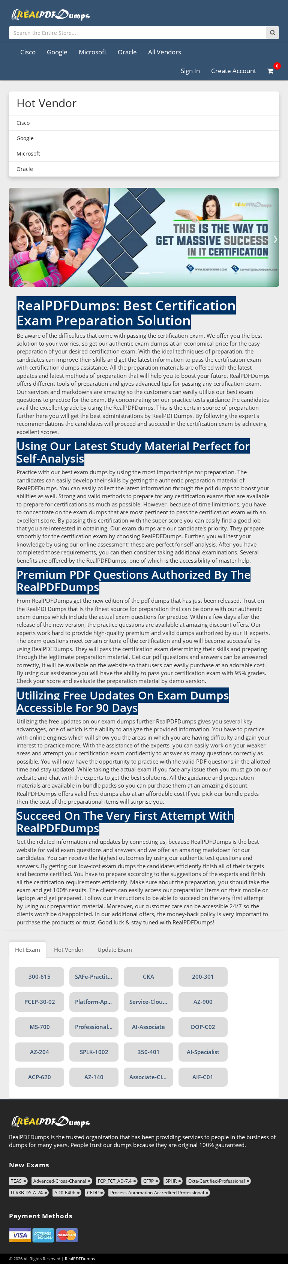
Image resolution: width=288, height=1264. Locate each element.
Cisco (28, 52)
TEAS (16, 1181)
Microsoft (92, 52)
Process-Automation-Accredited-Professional (157, 1192)
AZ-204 (39, 1052)
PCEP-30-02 (39, 1001)
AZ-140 (94, 1077)
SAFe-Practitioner (96, 976)
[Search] (272, 32)
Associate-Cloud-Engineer (151, 1077)
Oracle (127, 52)
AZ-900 (203, 1001)
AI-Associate (148, 1026)
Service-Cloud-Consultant (151, 1001)
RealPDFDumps (80, 1258)
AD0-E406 (64, 1192)
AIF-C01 (202, 1077)
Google (57, 52)
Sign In (190, 70)
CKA (148, 976)
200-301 (203, 976)
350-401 (149, 1052)
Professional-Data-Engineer (96, 1026)
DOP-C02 (203, 1026)
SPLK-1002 (94, 1052)
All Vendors (164, 52)
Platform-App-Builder (96, 1001)
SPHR (171, 1181)
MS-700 (40, 1026)
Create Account (233, 70)
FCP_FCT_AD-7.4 (115, 1181)
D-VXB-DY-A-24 (27, 1192)
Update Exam (115, 949)
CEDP (93, 1192)
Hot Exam (27, 949)
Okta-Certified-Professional (216, 1181)
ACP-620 (39, 1077)
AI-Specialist (203, 1052)
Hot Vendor (69, 949)
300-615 (39, 976)
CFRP (148, 1181)
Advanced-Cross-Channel (59, 1181)
